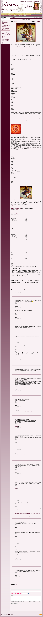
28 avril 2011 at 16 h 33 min (18, 543)
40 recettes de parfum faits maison (6, 25)
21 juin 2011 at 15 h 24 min (18, 559)
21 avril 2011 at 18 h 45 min (18, 318)
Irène (15, 442)
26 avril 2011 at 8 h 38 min (18, 489)
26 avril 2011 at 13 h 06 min (18, 528)
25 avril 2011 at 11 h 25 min (18, 480)
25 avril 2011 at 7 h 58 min (18, 473)
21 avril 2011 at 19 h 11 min (18, 342)
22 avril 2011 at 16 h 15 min (18, 406)
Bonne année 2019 (4, 24)
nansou (16, 472)
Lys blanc (16, 488)
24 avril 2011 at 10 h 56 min (18, 443)
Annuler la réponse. (20, 584)
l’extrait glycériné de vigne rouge (16, 208)
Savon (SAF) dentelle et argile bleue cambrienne (5, 28)
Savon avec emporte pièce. (5, 29)
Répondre (16, 303)
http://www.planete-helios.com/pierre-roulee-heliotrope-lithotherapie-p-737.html (24, 411)
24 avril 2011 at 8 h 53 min (18, 433)
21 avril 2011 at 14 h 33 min (18, 292)
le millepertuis (13, 205)
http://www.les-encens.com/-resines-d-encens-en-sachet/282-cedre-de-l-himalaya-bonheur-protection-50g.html (27, 513)
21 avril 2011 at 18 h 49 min (18, 324)
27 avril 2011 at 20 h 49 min (18, 537)
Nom (11, 587)
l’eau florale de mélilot (14, 213)
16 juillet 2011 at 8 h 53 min (18, 576)
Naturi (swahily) (16, 291)
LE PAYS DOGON (13, 17)
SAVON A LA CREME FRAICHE (5, 36)
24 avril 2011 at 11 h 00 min (18, 449)
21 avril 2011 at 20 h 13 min (18, 359)
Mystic (15, 549)
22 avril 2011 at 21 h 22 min (18, 427)
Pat (15, 358)
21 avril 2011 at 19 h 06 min (18, 334)
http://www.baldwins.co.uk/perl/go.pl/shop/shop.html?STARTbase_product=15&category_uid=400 (26, 516)
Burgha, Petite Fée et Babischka (37, 17)
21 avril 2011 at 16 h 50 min (18, 307)
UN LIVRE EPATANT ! (4, 23)
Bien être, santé (15, 21)
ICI (19, 152)
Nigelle (17, 209)
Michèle (3, 41)
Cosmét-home (16, 426)
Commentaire (12, 595)
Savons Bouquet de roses (5, 22)
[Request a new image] (28, 593)
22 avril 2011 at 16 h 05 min (18, 390)
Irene (37, 21)
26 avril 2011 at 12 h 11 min (18, 500)
